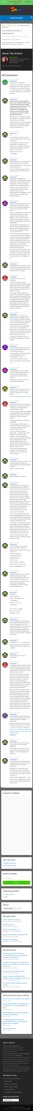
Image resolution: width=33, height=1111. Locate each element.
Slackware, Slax (12, 25)
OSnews (11, 1107)
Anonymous (13, 81)
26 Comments (16, 39)
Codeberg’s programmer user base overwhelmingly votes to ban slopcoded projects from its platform (15, 955)
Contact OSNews (9, 1089)
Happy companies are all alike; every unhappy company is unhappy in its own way (16, 977)
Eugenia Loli (13, 57)
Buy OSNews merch (10, 865)
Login (6, 897)
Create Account (9, 894)
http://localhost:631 (15, 319)
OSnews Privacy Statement (11, 1046)
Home (5, 25)
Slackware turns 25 (8, 924)
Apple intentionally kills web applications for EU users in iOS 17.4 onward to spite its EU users (16, 1005)
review (14, 42)
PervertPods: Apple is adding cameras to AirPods (15, 984)
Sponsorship (8, 1081)
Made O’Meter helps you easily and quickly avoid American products (15, 1013)
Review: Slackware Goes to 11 (12, 920)
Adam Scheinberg (24, 1053)
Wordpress (18, 1055)
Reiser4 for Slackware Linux (11, 929)
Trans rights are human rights (12, 1092)
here (22, 44)
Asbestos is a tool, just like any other (14, 971)
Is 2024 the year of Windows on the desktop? (16, 999)
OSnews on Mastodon (10, 1084)
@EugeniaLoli (17, 65)
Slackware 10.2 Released (10, 939)
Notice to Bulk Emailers (11, 1087)
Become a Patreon (10, 863)
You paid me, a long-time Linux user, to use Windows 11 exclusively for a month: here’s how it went (15, 964)
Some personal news (9, 1028)
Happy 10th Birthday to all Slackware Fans (15, 934)
